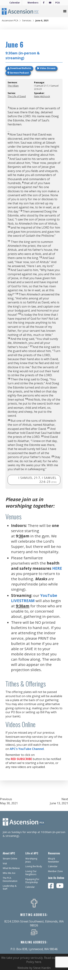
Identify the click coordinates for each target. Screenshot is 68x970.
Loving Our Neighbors (31, 873)
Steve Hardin (42, 968)
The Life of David (17, 96)
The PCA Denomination (10, 879)
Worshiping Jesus (31, 860)
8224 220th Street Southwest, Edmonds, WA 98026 (34, 923)
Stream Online (10, 858)
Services (26, 20)
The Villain (13, 85)
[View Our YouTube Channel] (60, 886)
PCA (57, 2)
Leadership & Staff (10, 887)
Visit (5, 863)
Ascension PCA (10, 20)
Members (33, 2)
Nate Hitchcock (42, 96)
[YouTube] (50, 2)
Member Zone (55, 871)
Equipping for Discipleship (32, 881)
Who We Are (9, 873)
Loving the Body (33, 866)
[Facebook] (43, 2)
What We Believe (11, 868)
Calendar (14, 2)
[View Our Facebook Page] (51, 886)
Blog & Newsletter (53, 860)
